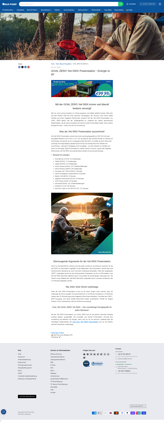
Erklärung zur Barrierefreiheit (27, 379)
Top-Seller (108, 10)
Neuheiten (20, 10)
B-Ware (52, 365)
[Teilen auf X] (22, 67)
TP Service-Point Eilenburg (58, 384)
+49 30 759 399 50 (124, 354)
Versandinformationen (57, 357)
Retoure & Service (56, 354)
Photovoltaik (96, 10)
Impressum (21, 357)
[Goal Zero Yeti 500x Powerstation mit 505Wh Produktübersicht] (82, 255)
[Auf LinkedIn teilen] (25, 67)
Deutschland (137, 406)
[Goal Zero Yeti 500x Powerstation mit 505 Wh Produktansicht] (82, 98)
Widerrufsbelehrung (24, 360)
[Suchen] (120, 4)
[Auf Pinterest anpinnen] (28, 67)
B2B (51, 362)
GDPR (20, 373)
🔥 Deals (129, 10)
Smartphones (46, 10)
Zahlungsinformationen (57, 360)
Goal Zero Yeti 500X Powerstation (85, 322)
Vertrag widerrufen (27, 396)
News (20, 371)
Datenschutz (22, 362)
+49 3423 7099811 (124, 371)
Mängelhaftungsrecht (25, 368)
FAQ (51, 368)
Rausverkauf (118, 10)
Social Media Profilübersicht (59, 379)
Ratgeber (53, 373)
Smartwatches (69, 10)
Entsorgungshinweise (25, 365)
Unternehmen (54, 376)
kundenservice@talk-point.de (125, 358)
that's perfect (83, 10)
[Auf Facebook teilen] (19, 67)
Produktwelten (7, 10)
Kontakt (52, 392)
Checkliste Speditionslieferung (27, 376)
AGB (19, 354)
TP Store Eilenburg (56, 382)
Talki (51, 390)
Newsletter (53, 387)
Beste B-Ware (32, 10)
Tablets (57, 10)
